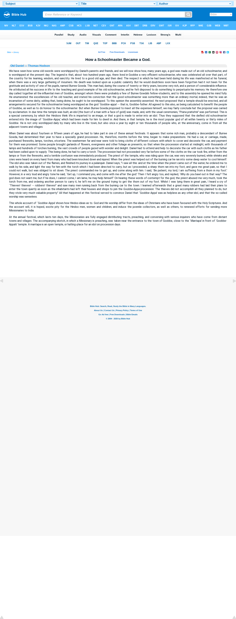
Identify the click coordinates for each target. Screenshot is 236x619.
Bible (9, 52)
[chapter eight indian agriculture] (4, 288)
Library (16, 52)
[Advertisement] (118, 256)
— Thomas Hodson (37, 65)
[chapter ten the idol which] (231, 288)
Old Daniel (17, 65)
